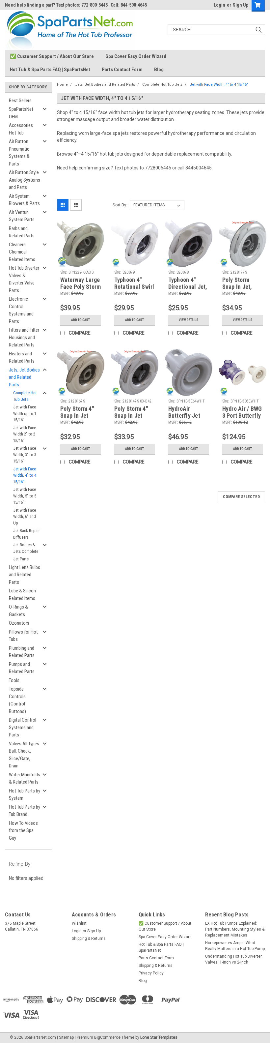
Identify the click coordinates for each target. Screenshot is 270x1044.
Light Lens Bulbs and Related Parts (24, 574)
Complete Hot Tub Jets (25, 396)
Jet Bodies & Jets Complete (25, 548)
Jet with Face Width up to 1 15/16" (24, 413)
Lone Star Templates (158, 1037)
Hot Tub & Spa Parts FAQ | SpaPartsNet (50, 70)
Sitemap (66, 1037)
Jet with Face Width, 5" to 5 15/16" (24, 496)
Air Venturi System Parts (22, 216)
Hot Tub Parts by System (24, 794)
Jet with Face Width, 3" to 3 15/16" (24, 454)
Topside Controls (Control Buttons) (17, 700)
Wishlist (79, 923)
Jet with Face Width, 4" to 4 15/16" (24, 475)
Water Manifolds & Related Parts (24, 778)
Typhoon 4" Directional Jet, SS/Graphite (187, 286)
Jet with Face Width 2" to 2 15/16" (24, 434)
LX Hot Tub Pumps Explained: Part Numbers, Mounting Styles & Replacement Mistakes (234, 929)
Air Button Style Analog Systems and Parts (24, 179)
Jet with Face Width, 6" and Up (24, 516)
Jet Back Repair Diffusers (26, 534)
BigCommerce (107, 1037)
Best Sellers (20, 101)
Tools (14, 680)
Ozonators (19, 623)
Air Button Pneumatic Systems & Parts (19, 152)
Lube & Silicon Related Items (22, 594)
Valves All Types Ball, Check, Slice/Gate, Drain (24, 755)
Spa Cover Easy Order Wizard (135, 56)
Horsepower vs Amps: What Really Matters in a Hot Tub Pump (235, 945)
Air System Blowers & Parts (24, 200)
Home (62, 84)
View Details (188, 320)
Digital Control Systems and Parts (22, 727)
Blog (159, 70)
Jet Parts (21, 558)
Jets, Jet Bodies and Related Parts (24, 377)
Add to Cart (80, 320)
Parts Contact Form (122, 70)
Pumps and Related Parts (22, 668)
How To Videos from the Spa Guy (23, 830)
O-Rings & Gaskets (18, 610)
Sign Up (240, 5)
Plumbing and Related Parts (22, 652)
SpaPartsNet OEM (21, 113)
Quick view (80, 262)
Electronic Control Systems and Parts (21, 310)
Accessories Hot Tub (21, 129)
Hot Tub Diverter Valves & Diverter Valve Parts (24, 279)
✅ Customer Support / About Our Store (52, 56)
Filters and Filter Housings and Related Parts (24, 337)
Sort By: (120, 204)
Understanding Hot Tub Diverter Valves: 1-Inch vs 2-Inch (233, 959)
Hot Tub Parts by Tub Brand (24, 811)
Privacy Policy (151, 973)
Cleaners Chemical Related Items (22, 252)
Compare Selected (241, 496)
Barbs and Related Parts (22, 232)
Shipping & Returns (89, 938)
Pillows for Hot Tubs (23, 635)
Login (219, 5)
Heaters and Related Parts (22, 357)
